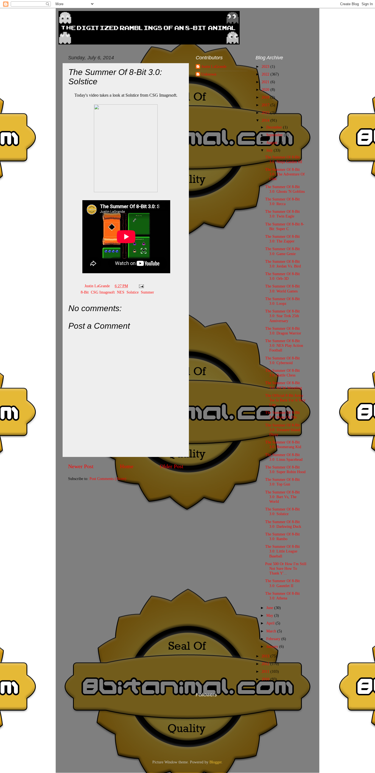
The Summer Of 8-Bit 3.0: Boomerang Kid (283, 444)
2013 (266, 656)
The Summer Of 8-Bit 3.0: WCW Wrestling (283, 385)
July (270, 150)
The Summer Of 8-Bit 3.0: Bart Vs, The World (282, 497)
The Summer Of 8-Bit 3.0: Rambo (282, 536)
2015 (266, 112)
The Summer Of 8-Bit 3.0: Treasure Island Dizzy (282, 430)
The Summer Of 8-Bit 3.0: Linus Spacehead (284, 457)
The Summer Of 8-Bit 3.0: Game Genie (282, 251)
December (274, 127)
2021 (266, 82)
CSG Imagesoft (103, 292)
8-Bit (85, 292)
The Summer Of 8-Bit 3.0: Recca (282, 201)
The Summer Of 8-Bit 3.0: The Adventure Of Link (285, 174)
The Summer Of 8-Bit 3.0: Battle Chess (282, 372)
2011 (266, 671)
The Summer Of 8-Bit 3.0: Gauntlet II (282, 583)
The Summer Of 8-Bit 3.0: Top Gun (282, 481)
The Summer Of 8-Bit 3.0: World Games (282, 288)
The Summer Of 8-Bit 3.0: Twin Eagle (282, 213)
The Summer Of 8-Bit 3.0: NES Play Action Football (284, 346)
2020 (266, 89)
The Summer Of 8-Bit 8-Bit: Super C (284, 226)
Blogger (215, 762)
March (271, 631)
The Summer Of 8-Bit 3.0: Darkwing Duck (283, 524)
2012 (266, 664)
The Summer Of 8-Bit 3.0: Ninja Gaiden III (283, 159)
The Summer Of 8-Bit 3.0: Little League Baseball (282, 551)
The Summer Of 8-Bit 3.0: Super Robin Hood (285, 469)
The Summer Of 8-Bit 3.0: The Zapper (282, 238)
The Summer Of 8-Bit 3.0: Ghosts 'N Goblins (285, 189)
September (275, 135)
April (271, 623)
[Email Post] (141, 286)
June (270, 607)
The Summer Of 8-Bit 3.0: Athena (282, 595)
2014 (266, 120)
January (272, 646)
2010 (266, 679)
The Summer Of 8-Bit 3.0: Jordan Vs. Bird (283, 263)
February (273, 639)
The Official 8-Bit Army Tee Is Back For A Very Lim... (285, 400)
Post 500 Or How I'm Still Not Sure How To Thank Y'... (285, 569)
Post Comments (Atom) (107, 478)
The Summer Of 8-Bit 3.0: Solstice (282, 511)
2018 (266, 97)
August (272, 142)
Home (126, 466)
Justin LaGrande (213, 66)
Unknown (208, 74)
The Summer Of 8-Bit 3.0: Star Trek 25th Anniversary (282, 316)
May (270, 615)
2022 (266, 74)
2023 (266, 66)
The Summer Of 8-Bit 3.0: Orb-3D (282, 276)
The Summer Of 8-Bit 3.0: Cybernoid (282, 360)
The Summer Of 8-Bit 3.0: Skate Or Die (282, 414)
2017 (266, 105)
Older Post (171, 466)
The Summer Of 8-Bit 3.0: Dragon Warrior (283, 330)
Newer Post (81, 466)
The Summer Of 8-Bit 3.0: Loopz (282, 301)
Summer (147, 292)
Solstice (133, 292)
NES (120, 292)
